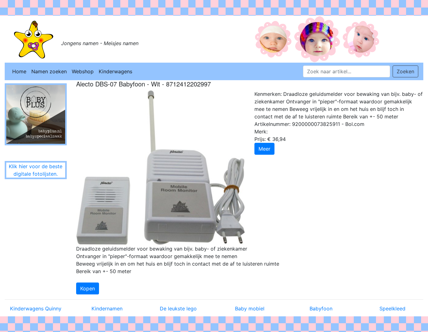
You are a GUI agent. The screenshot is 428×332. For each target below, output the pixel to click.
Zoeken (405, 71)
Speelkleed (392, 308)
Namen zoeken (49, 71)
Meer (264, 149)
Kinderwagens (115, 71)
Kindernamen (107, 308)
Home (19, 71)
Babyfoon (321, 308)
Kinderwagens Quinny (35, 308)
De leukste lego (178, 308)
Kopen (87, 288)
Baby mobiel (249, 308)
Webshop (83, 71)
